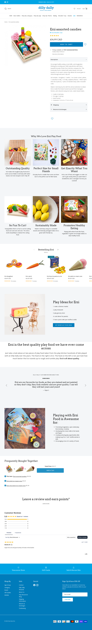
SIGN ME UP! (64, 328)
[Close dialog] (80, 295)
